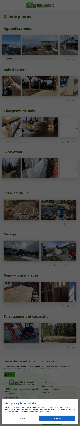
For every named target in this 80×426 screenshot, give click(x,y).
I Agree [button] (57, 418)
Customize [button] (22, 418)
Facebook (45, 411)
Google (37, 411)
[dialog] (40, 411)
